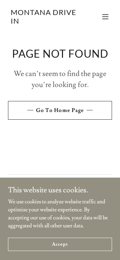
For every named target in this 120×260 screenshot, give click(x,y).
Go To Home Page (60, 110)
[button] (105, 16)
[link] (44, 22)
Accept (60, 244)
